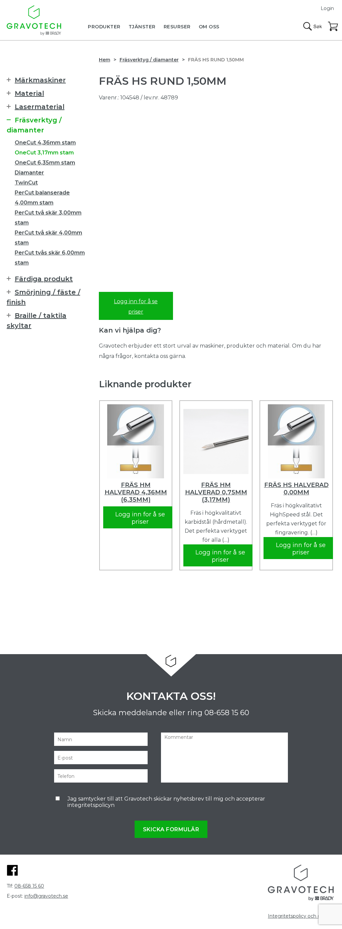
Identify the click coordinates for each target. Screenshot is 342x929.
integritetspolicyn (91, 805)
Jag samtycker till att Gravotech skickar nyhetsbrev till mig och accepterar (166, 802)
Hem (104, 60)
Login (327, 8)
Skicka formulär (171, 829)
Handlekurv (333, 27)
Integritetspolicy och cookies (301, 916)
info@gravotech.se (46, 896)
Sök (312, 26)
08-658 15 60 (226, 712)
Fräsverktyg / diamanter (149, 60)
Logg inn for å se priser (136, 306)
